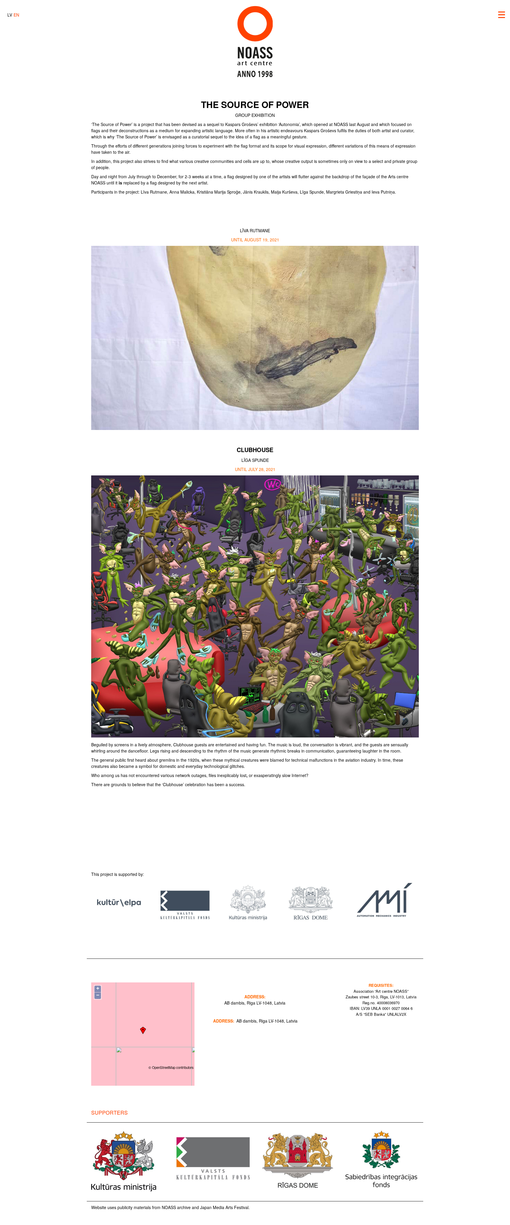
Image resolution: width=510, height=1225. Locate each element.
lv (9, 15)
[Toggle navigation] (501, 15)
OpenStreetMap (163, 1067)
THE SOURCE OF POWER (255, 104)
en (16, 15)
